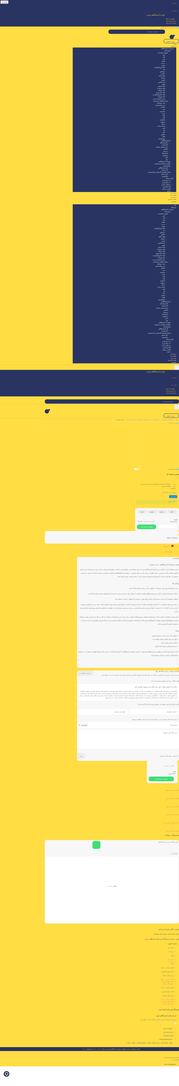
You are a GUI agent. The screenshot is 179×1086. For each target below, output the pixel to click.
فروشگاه (173, 46)
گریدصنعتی (164, 170)
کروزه (163, 80)
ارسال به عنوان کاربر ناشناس (168, 756)
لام (164, 130)
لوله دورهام (161, 90)
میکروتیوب (165, 176)
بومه (163, 115)
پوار (167, 159)
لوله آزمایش (161, 86)
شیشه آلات (167, 50)
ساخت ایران (165, 492)
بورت (163, 113)
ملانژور (163, 134)
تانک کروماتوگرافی (159, 67)
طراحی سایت (97, 1049)
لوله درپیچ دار (161, 88)
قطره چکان (161, 76)
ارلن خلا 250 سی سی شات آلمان (168, 842)
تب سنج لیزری (166, 182)
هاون (163, 136)
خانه (175, 44)
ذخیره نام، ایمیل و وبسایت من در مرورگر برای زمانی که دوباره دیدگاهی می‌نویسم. (154, 719)
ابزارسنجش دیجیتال (162, 147)
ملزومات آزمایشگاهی (167, 48)
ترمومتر (162, 122)
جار (164, 69)
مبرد (163, 109)
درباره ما (174, 3)
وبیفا (83, 1049)
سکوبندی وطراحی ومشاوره (162, 163)
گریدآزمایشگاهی (163, 168)
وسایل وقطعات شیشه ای (160, 101)
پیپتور (163, 65)
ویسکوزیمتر (161, 138)
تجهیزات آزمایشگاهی (164, 161)
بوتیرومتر (162, 111)
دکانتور (163, 73)
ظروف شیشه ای (163, 52)
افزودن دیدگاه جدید (84, 673)
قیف (163, 128)
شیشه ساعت (161, 126)
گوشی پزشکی (166, 189)
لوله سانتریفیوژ (160, 92)
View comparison (170, 1064)
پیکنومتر (162, 119)
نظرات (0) (169, 552)
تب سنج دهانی (166, 180)
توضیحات (166, 546)
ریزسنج (165, 151)
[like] (99, 851)
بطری (163, 61)
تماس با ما (174, 10)
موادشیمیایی (167, 166)
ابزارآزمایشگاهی (166, 140)
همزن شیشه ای (130, 419)
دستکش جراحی (166, 184)
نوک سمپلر (164, 174)
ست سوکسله (161, 103)
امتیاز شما (173, 725)
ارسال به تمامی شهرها (172, 790)
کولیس (166, 149)
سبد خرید (173, 197)
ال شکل (162, 608)
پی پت (163, 63)
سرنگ (163, 124)
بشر (164, 59)
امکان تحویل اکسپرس (172, 798)
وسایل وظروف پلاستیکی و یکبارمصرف (159, 172)
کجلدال (163, 107)
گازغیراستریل (167, 186)
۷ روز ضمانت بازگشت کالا (171, 823)
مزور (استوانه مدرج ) (159, 99)
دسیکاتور (162, 71)
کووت (163, 84)
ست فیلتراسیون (160, 105)
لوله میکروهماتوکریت (159, 94)
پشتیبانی (173, 201)
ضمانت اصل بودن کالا (172, 831)
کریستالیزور (161, 82)
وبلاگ (172, 955)
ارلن (163, 55)
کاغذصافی (165, 145)
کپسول (163, 78)
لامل (163, 132)
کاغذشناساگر (164, 143)
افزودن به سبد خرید (161, 779)
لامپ (166, 157)
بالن (164, 57)
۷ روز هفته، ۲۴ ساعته (172, 814)
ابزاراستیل (165, 153)
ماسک (169, 191)
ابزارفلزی (165, 155)
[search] (110, 32)
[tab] (126, 546)
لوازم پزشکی (169, 178)
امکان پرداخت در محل (172, 806)
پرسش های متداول (168, 975)
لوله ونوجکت (161, 96)
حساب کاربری (172, 199)
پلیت (163, 117)
